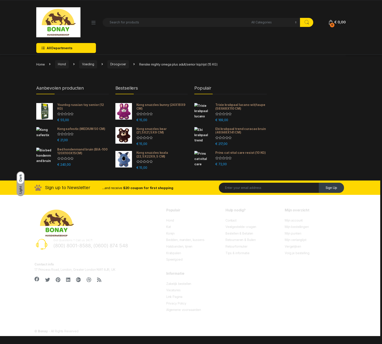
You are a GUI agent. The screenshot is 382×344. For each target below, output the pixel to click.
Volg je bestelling (297, 253)
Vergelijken (293, 246)
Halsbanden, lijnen (179, 246)
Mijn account (294, 220)
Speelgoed (174, 259)
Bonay (43, 331)
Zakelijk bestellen (178, 284)
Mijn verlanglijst (295, 240)
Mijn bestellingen (297, 227)
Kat (168, 227)
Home (40, 64)
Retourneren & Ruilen (240, 240)
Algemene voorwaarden (183, 310)
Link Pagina (174, 297)
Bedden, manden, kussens (185, 240)
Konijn (170, 233)
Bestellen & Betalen (239, 233)
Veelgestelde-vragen (240, 227)
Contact (231, 220)
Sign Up (331, 188)
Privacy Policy (176, 303)
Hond (62, 64)
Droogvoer (118, 64)
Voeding (88, 64)
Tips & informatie (237, 253)
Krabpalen (173, 253)
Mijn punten (293, 233)
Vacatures (173, 290)
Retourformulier (236, 246)
